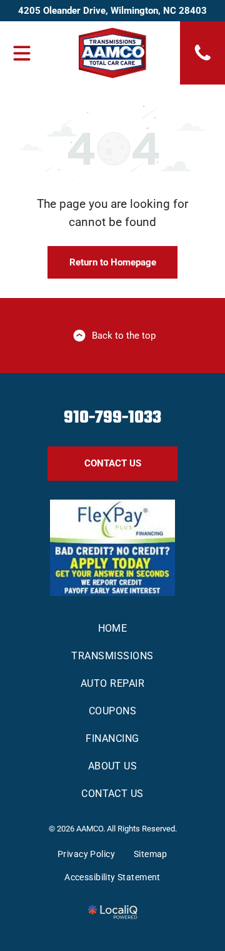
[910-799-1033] (202, 60)
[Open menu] (21, 53)
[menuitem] (112, 628)
